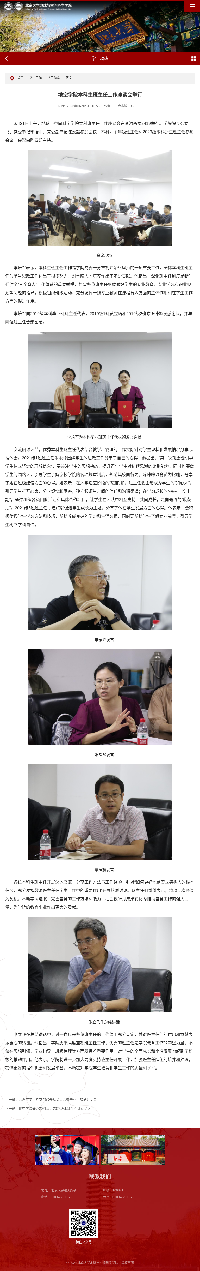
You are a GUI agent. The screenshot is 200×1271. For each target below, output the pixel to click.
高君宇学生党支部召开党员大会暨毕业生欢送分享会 (51, 1099)
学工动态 (53, 78)
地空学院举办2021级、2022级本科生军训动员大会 (49, 1109)
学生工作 (35, 78)
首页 (20, 78)
